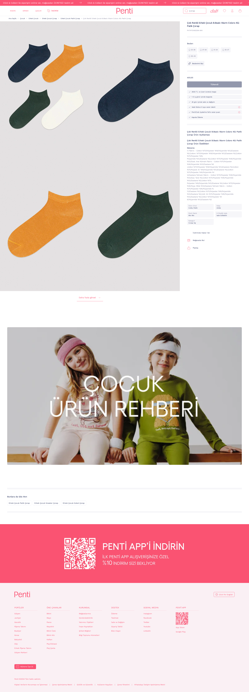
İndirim (54, 11)
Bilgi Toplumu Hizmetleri (89, 635)
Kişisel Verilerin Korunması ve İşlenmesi (30, 685)
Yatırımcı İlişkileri (86, 622)
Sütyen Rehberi (20, 653)
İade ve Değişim (117, 622)
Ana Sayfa (12, 18)
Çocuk (38, 11)
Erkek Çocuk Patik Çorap (70, 18)
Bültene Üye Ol (26, 667)
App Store (180, 627)
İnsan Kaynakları (86, 627)
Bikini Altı (51, 635)
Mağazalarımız (85, 614)
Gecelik (17, 622)
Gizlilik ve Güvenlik (85, 685)
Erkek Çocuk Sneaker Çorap (46, 503)
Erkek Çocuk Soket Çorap (74, 503)
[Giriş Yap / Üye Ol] (232, 11)
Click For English (226, 595)
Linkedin (147, 631)
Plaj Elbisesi (52, 644)
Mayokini (50, 627)
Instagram (148, 614)
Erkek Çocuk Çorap (49, 18)
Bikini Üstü (51, 631)
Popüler (19, 607)
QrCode (182, 618)
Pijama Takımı (20, 627)
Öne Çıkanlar (54, 607)
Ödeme (114, 614)
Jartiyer (17, 618)
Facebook (148, 618)
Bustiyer (17, 631)
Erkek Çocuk (33, 18)
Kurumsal (84, 607)
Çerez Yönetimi (123, 685)
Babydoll (18, 640)
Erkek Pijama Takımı (22, 648)
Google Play (181, 632)
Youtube (147, 627)
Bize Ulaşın (115, 631)
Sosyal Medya (151, 607)
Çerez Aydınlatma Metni (62, 685)
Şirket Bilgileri (85, 631)
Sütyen (17, 614)
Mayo (49, 618)
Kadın (13, 11)
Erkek (26, 11)
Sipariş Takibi (116, 627)
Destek (115, 607)
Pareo (49, 622)
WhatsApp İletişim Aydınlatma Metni (149, 685)
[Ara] (186, 11)
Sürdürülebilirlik (86, 618)
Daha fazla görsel (87, 297)
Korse (16, 635)
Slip (16, 644)
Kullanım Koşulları (105, 685)
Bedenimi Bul (197, 64)
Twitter (146, 622)
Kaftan (49, 640)
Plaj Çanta (51, 648)
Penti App (181, 607)
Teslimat (114, 618)
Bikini (49, 614)
